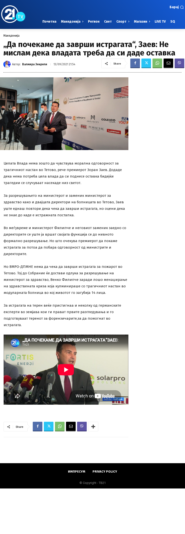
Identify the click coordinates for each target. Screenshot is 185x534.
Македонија (11, 35)
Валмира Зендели (34, 64)
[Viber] (179, 63)
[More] (93, 426)
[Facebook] (135, 63)
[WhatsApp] (157, 63)
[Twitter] (146, 63)
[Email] (168, 63)
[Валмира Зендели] (7, 64)
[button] (177, 7)
